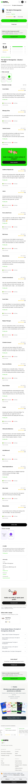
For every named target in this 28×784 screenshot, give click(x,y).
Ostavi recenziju (14, 162)
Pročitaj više (4, 99)
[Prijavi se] (22, 2)
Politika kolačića (18, 770)
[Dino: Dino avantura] (14, 707)
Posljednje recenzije (5, 755)
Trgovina (13, 14)
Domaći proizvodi (6, 578)
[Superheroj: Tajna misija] (6, 707)
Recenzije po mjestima (5, 751)
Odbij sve (7, 779)
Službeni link (5, 570)
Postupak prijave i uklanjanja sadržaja (21, 765)
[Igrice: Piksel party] (18, 707)
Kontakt (2, 762)
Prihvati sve (14, 782)
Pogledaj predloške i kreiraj (13, 717)
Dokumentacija (18, 755)
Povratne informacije (5, 764)
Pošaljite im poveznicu (9, 32)
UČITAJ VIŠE (14, 524)
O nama (16, 751)
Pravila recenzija (18, 762)
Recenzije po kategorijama (6, 753)
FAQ (2, 760)
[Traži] (19, 2)
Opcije (20, 779)
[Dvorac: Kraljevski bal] (10, 707)
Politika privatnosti (18, 768)
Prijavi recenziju (5, 122)
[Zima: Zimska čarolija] (22, 707)
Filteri (25, 84)
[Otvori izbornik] (25, 2)
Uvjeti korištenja (18, 760)
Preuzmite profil (14, 602)
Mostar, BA (8, 12)
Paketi (16, 753)
